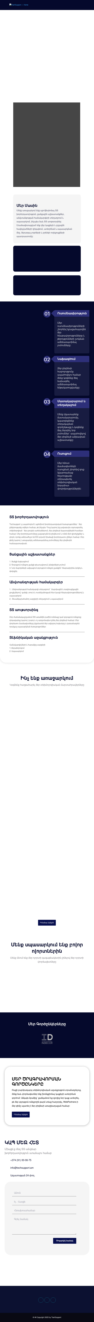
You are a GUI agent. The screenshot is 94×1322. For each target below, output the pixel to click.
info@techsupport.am (22, 1168)
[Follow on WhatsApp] (47, 1300)
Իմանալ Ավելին (47, 923)
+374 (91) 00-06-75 (20, 1160)
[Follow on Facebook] (40, 1300)
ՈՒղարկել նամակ (64, 1241)
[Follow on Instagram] (53, 1300)
